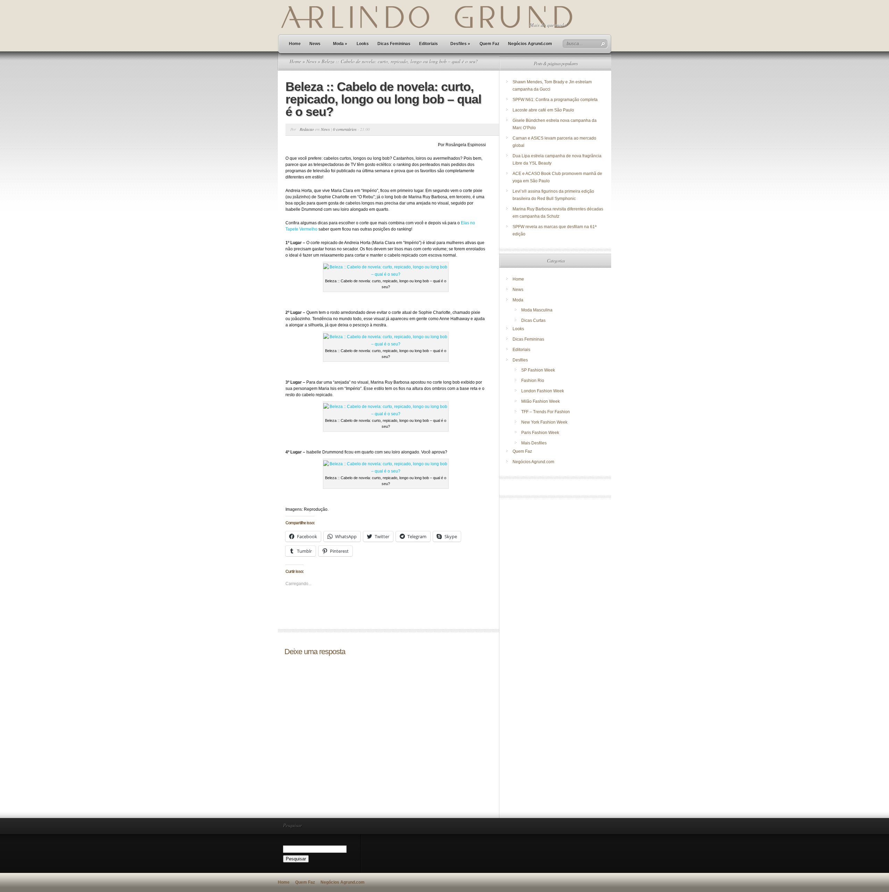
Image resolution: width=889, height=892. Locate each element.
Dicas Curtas (533, 320)
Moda (340, 43)
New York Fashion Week (544, 422)
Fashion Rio (532, 380)
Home (295, 43)
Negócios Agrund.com (530, 43)
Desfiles (460, 43)
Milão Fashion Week (540, 401)
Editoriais (428, 43)
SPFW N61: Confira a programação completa (555, 99)
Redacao (307, 129)
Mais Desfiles (534, 443)
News (315, 43)
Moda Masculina (536, 310)
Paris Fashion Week (540, 432)
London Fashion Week (542, 391)
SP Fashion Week (538, 370)
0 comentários (345, 129)
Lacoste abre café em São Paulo (543, 110)
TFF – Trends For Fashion (545, 411)
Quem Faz (489, 43)
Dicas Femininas (393, 43)
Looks (363, 43)
